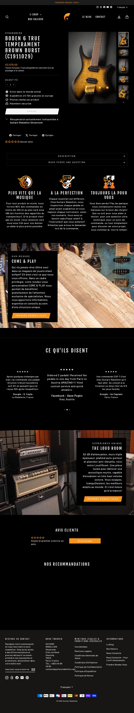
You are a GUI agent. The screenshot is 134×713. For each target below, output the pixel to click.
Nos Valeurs (35, 19)
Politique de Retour (84, 675)
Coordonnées (81, 647)
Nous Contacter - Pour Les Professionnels (117, 658)
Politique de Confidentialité (88, 667)
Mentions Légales (83, 651)
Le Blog (87, 16)
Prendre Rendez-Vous (31, 315)
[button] (12, 141)
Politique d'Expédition (85, 671)
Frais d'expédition (29, 68)
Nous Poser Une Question (67, 162)
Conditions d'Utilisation (86, 662)
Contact (101, 16)
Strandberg (14, 33)
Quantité (11, 80)
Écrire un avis (85, 541)
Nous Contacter (114, 653)
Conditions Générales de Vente (86, 656)
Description (67, 156)
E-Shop (34, 14)
